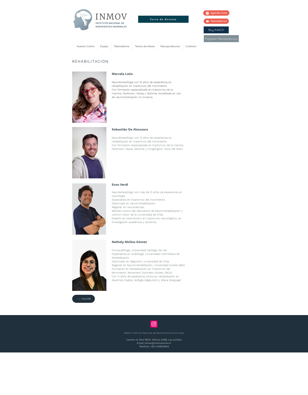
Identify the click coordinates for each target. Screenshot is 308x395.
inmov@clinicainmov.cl (158, 343)
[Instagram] (153, 324)
